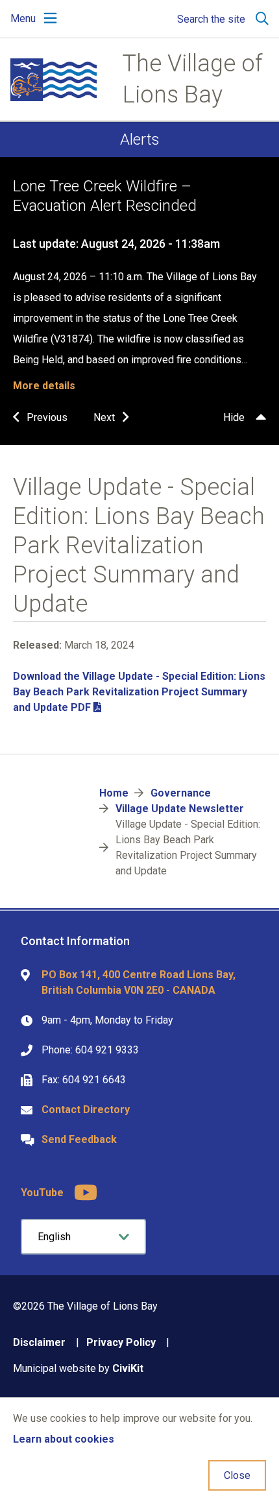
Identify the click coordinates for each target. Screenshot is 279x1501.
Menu (23, 18)
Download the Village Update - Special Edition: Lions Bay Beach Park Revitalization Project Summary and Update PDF (139, 692)
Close (237, 1475)
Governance (181, 793)
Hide (234, 417)
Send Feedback (79, 1139)
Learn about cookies (63, 1439)
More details (44, 385)
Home (113, 793)
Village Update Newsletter (179, 808)
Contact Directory (86, 1109)
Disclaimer (39, 1342)
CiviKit (127, 1368)
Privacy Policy (121, 1342)
